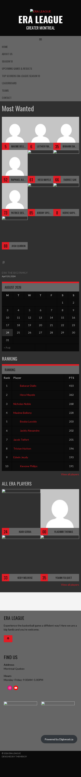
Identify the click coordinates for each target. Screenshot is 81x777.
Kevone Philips (28, 466)
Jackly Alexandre (30, 430)
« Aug (7, 347)
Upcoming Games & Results (17, 68)
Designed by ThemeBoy (14, 756)
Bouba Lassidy (28, 421)
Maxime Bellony (22, 412)
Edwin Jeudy (20, 457)
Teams (5, 90)
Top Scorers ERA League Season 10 (21, 76)
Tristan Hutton (22, 448)
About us (7, 54)
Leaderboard (9, 83)
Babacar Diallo (28, 385)
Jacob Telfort (21, 439)
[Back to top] (8, 638)
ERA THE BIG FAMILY (15, 272)
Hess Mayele (27, 394)
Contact (6, 98)
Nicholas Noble (22, 403)
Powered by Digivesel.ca (59, 739)
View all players (70, 474)
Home (5, 47)
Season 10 (7, 61)
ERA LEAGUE (40, 19)
